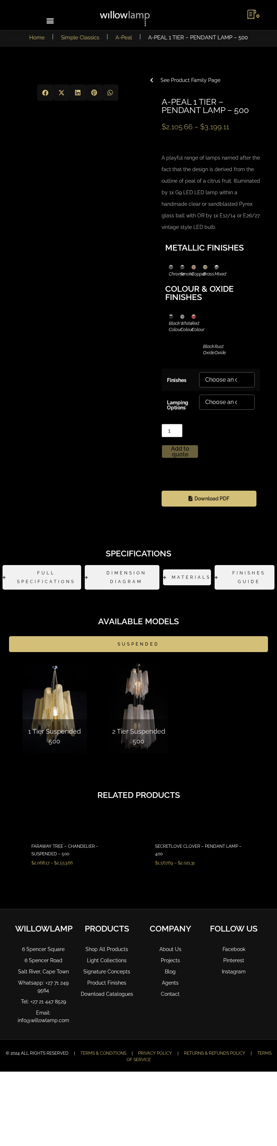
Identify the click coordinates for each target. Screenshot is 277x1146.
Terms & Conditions (103, 1053)
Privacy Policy (155, 1053)
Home (37, 37)
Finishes (176, 380)
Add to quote (180, 451)
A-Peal (123, 37)
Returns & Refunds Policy (214, 1053)
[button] (50, 20)
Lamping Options (177, 405)
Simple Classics (80, 37)
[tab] (42, 577)
